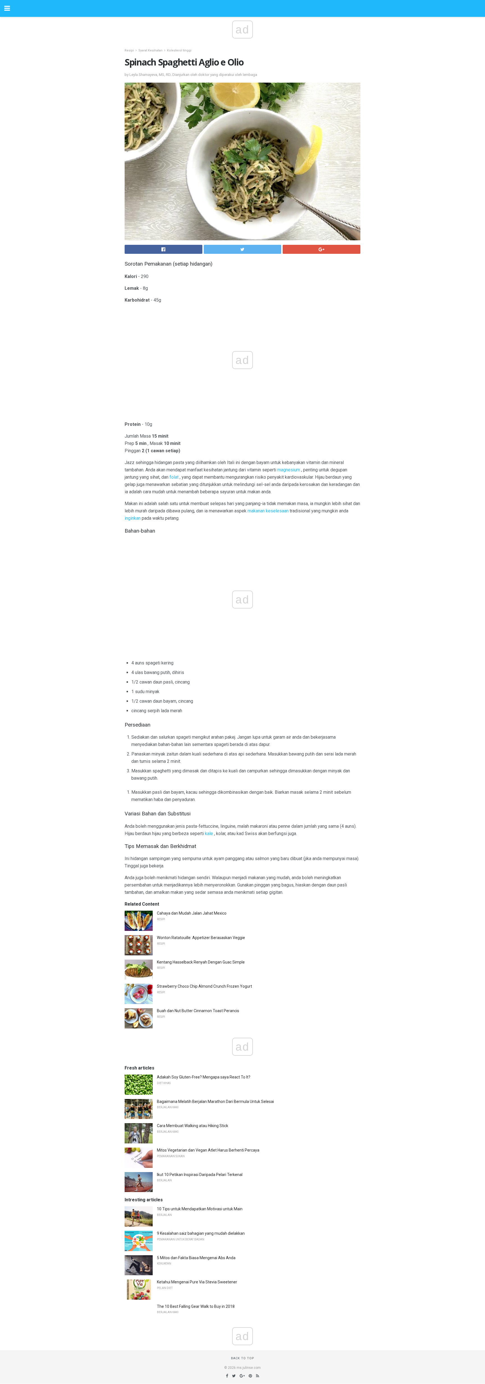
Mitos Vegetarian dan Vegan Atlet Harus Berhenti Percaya (208, 1150)
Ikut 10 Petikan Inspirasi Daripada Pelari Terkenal (199, 1174)
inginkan (133, 518)
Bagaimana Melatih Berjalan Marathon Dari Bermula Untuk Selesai (215, 1101)
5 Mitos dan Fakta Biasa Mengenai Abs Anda (196, 1258)
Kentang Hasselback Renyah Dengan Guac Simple (201, 962)
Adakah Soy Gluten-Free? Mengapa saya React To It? (203, 1077)
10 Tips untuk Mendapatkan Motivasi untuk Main (199, 1209)
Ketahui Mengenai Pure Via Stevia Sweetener (197, 1282)
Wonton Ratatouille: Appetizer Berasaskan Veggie (201, 937)
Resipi (129, 50)
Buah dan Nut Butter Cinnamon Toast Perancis (198, 1010)
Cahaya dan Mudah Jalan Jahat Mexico (192, 913)
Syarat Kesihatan (150, 50)
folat (174, 477)
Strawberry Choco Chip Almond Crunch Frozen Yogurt (204, 986)
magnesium (288, 469)
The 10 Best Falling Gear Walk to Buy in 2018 (196, 1306)
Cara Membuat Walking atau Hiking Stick (192, 1125)
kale (209, 833)
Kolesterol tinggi (179, 50)
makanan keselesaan (268, 511)
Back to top (242, 1358)
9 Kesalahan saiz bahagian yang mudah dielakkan (201, 1233)
